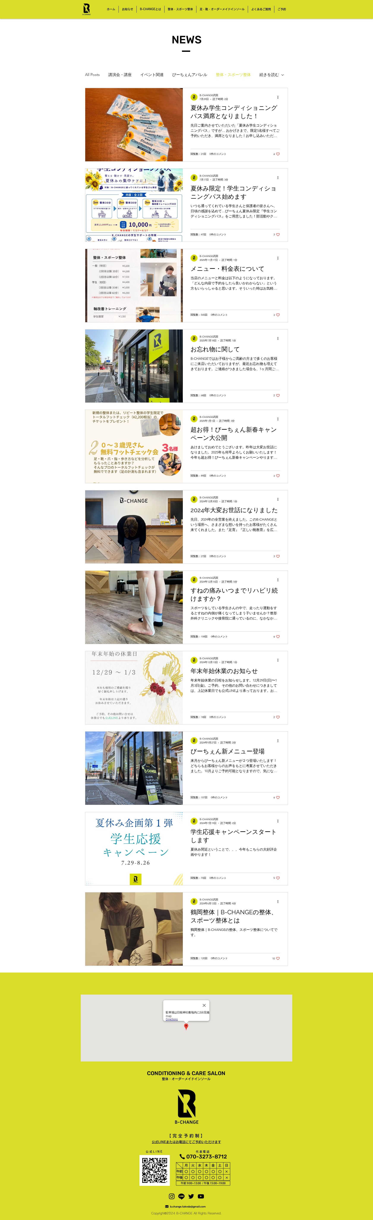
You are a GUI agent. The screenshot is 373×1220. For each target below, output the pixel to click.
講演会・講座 (120, 74)
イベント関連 (152, 74)
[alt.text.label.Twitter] (191, 1196)
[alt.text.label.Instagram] (171, 1196)
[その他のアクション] (279, 97)
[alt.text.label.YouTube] (201, 1196)
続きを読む (269, 74)
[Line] (181, 1196)
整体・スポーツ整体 (233, 74)
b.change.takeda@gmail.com (188, 1206)
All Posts (92, 74)
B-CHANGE (184, 1213)
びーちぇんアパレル (189, 74)
